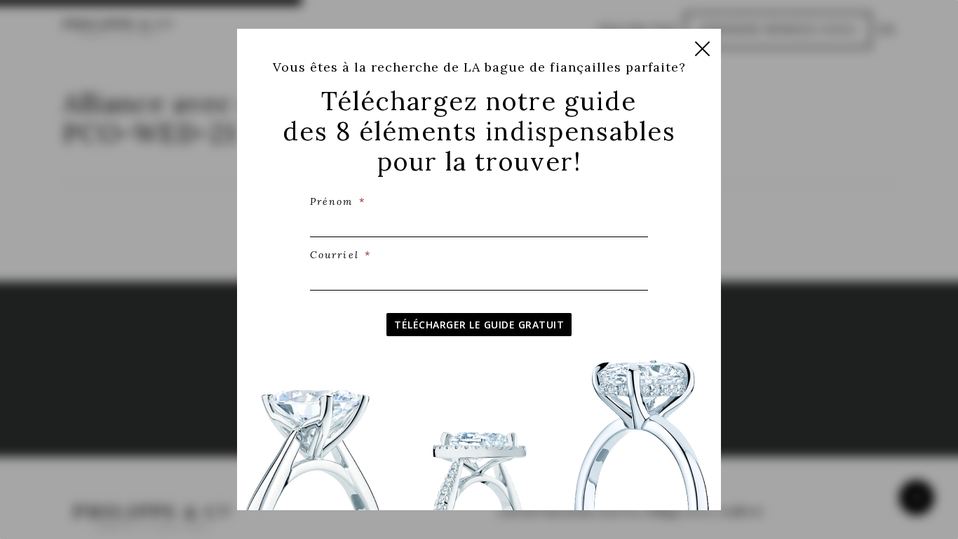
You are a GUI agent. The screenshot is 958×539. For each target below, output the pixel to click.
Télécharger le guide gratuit (479, 324)
